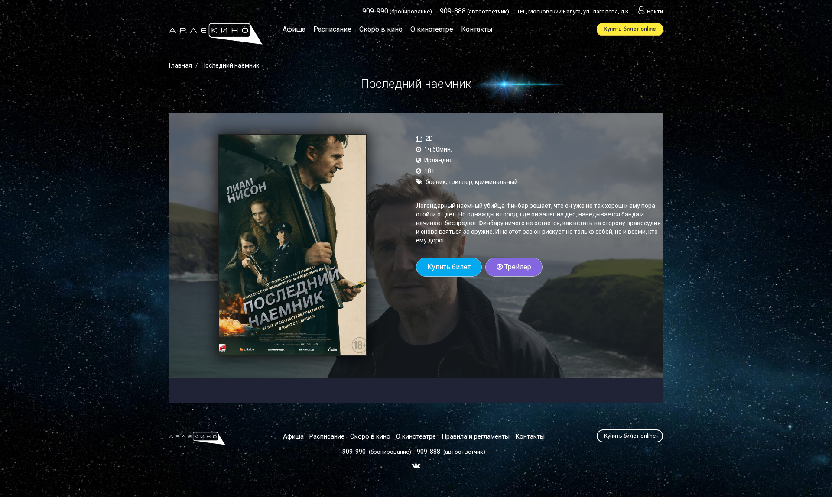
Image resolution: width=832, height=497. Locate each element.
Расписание (332, 29)
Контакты (477, 29)
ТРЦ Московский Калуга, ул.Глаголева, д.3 (572, 11)
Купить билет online (630, 29)
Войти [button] (655, 11)
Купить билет (449, 267)
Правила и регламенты (476, 436)
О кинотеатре (431, 29)
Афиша (294, 29)
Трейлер (517, 267)
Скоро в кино (381, 29)
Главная (180, 65)
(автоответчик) (474, 11)
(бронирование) (397, 11)
